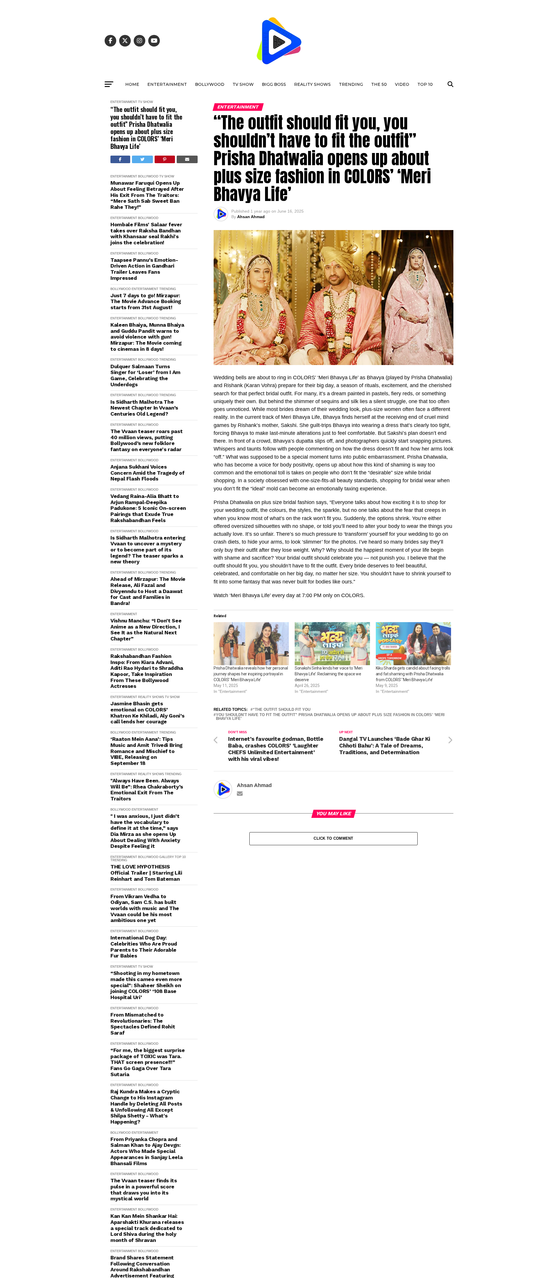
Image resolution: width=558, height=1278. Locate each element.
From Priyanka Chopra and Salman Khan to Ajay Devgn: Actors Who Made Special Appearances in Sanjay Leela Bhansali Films (146, 1151)
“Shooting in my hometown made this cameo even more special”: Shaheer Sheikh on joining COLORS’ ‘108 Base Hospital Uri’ (146, 985)
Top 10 (425, 84)
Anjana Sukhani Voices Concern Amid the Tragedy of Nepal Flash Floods (147, 473)
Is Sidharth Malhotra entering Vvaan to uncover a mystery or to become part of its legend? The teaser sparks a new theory (147, 550)
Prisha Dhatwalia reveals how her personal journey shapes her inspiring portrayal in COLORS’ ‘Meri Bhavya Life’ (251, 674)
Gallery (166, 857)
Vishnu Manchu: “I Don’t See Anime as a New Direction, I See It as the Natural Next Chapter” (145, 630)
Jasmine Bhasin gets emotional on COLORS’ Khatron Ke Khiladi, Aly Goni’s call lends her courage (147, 713)
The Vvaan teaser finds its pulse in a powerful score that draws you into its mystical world (143, 1190)
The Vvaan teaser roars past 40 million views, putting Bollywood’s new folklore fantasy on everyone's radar (146, 440)
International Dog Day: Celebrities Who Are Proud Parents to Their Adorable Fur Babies (143, 947)
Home (132, 84)
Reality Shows (312, 84)
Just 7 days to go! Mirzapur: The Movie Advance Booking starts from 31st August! (145, 301)
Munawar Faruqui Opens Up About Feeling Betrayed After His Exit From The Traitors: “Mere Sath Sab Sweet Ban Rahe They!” (147, 195)
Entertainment (167, 84)
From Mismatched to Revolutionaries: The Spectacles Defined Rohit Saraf (142, 1024)
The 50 (379, 84)
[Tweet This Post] (142, 159)
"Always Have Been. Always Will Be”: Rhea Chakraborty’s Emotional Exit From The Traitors (146, 790)
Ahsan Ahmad (251, 216)
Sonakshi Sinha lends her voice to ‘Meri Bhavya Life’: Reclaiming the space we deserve (328, 674)
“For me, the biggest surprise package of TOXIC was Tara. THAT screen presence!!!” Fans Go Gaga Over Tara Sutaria (147, 1062)
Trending (351, 84)
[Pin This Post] (165, 159)
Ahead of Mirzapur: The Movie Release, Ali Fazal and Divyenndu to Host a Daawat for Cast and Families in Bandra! (147, 591)
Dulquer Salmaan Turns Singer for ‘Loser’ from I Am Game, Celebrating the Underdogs (145, 375)
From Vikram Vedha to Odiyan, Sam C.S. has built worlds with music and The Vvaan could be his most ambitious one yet (144, 908)
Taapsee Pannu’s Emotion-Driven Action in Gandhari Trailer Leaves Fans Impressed (144, 269)
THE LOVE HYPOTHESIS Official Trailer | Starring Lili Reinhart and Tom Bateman (146, 873)
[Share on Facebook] (120, 159)
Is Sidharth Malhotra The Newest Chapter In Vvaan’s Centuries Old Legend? (144, 408)
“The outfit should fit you (281, 710)
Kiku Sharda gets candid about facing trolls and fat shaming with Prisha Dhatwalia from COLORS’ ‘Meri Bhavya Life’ (413, 674)
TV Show (243, 84)
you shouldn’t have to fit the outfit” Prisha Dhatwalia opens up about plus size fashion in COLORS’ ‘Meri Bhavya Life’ (330, 717)
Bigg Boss (274, 84)
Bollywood (209, 84)
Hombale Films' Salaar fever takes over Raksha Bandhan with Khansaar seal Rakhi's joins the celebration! (146, 233)
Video (402, 84)
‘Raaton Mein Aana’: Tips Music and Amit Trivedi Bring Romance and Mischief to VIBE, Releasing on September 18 (146, 751)
